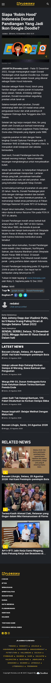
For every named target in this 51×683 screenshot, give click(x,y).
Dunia (4, 600)
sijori (30, 656)
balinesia (20, 656)
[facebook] (16, 295)
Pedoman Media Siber (12, 627)
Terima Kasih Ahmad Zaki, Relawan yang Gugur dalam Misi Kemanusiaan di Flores (25, 515)
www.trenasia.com (36, 278)
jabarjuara (37, 659)
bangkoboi (12, 663)
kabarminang (8, 649)
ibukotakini (24, 659)
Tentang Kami (8, 623)
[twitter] (25, 295)
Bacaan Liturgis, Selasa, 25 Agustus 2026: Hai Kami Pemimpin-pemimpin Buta (25, 353)
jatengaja (35, 663)
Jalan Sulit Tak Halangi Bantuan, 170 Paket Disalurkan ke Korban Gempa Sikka (25, 399)
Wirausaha (7, 587)
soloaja (38, 653)
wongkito (23, 646)
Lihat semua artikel (18, 307)
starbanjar (8, 656)
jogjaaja (35, 646)
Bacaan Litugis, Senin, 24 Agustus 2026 (25, 425)
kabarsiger (22, 649)
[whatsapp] (20, 295)
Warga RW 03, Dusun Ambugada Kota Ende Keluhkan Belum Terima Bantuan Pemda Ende (24, 384)
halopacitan (10, 659)
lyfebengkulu (18, 666)
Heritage (6, 613)
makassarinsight (37, 649)
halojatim (40, 656)
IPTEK (4, 583)
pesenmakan (32, 666)
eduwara (24, 663)
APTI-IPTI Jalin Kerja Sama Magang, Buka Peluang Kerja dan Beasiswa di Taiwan (22, 552)
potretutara (11, 653)
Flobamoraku (8, 608)
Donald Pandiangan (35, 291)
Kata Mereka (8, 604)
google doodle (18, 291)
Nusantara (7, 596)
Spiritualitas (8, 592)
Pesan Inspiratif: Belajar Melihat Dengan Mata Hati (25, 413)
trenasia (12, 646)
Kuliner (5, 617)
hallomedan (26, 653)
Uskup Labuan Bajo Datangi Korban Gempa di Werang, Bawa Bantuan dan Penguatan (23, 368)
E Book (5, 579)
